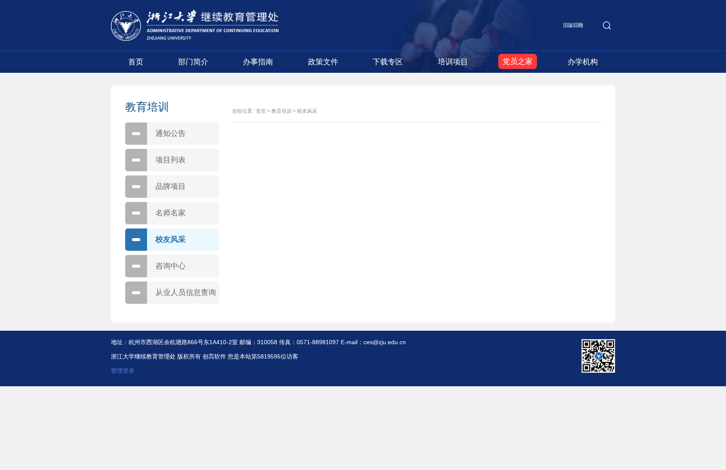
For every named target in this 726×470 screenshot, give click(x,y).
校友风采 (170, 239)
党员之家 (517, 61)
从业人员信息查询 (185, 292)
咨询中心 (170, 266)
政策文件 (323, 62)
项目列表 (170, 160)
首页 (135, 62)
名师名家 (170, 213)
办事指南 (258, 62)
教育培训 (281, 111)
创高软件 (214, 356)
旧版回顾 (573, 25)
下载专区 (388, 62)
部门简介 (193, 62)
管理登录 (122, 370)
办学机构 (583, 62)
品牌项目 (170, 186)
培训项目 (453, 62)
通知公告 (170, 133)
